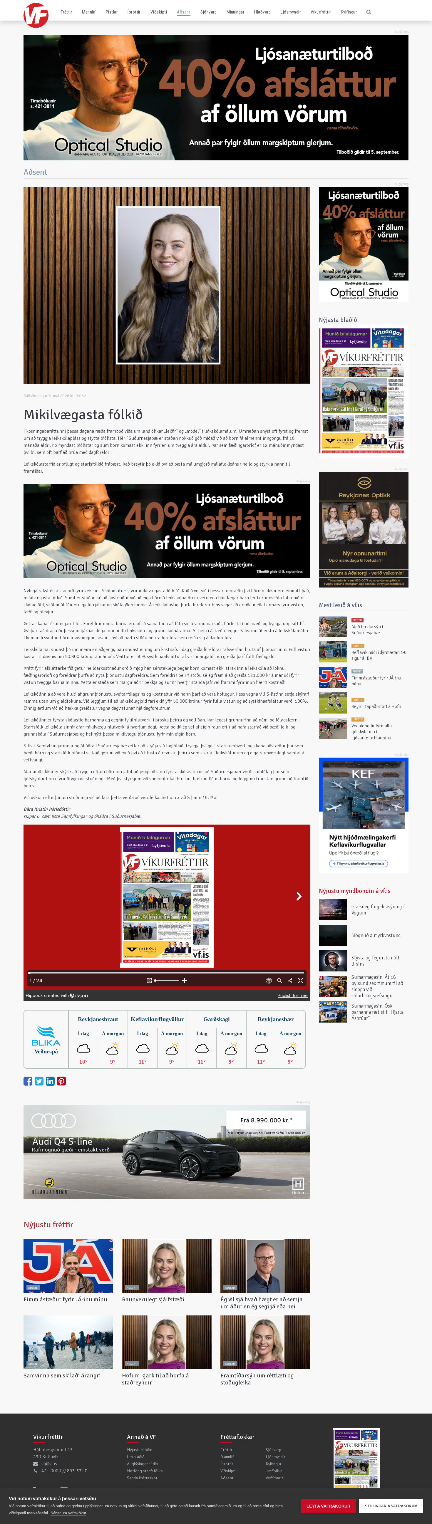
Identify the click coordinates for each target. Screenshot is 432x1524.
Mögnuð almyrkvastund (376, 935)
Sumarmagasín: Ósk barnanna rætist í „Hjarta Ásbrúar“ (377, 1012)
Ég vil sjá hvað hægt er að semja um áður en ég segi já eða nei (261, 1303)
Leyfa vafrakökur (328, 1506)
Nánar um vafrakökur (68, 1513)
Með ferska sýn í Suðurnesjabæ (367, 630)
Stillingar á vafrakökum (391, 1506)
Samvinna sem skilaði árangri (62, 1375)
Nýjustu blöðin (139, 1449)
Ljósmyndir (291, 12)
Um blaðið (136, 1456)
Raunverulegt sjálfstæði (153, 1299)
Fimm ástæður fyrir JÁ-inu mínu (65, 1299)
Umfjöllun (274, 1470)
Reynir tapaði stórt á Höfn (376, 706)
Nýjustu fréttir (48, 1225)
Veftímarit (274, 1478)
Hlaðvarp (262, 12)
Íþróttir (134, 12)
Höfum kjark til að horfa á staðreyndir (155, 1379)
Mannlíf (89, 12)
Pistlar (112, 12)
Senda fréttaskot (142, 1478)
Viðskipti (158, 12)
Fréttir (66, 12)
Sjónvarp (208, 12)
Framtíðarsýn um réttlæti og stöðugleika (257, 1379)
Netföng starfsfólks (145, 1470)
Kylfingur (349, 12)
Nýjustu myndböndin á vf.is (355, 891)
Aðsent (183, 12)
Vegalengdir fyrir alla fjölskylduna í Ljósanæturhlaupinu (371, 732)
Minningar (235, 12)
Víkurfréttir (321, 12)
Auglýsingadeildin (142, 1463)
